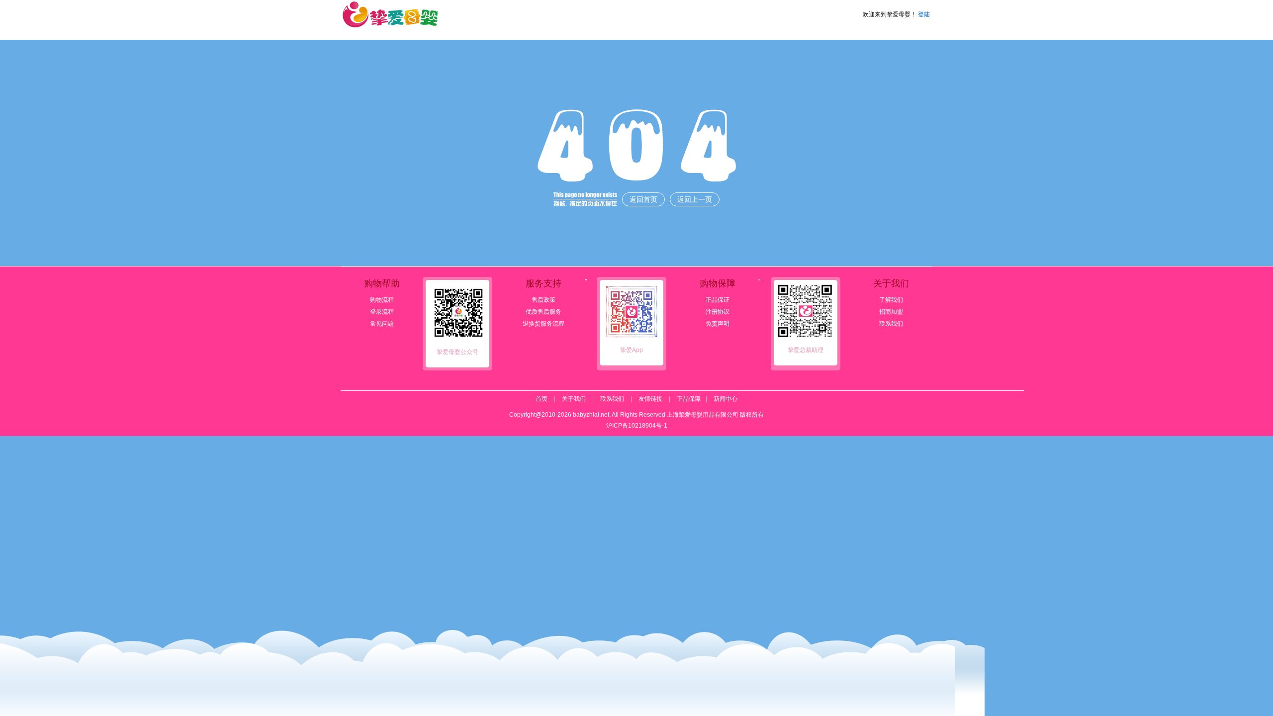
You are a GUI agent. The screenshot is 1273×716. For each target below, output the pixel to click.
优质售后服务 (543, 311)
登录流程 (382, 311)
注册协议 (717, 311)
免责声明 (717, 323)
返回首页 (643, 199)
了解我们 (891, 299)
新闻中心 (725, 398)
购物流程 (382, 299)
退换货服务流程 (543, 323)
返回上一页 (694, 199)
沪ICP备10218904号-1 (636, 425)
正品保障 (689, 398)
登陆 (924, 14)
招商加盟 (891, 311)
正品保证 (717, 299)
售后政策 (543, 299)
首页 (541, 398)
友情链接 (650, 398)
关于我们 (574, 398)
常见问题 (382, 323)
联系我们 (891, 323)
